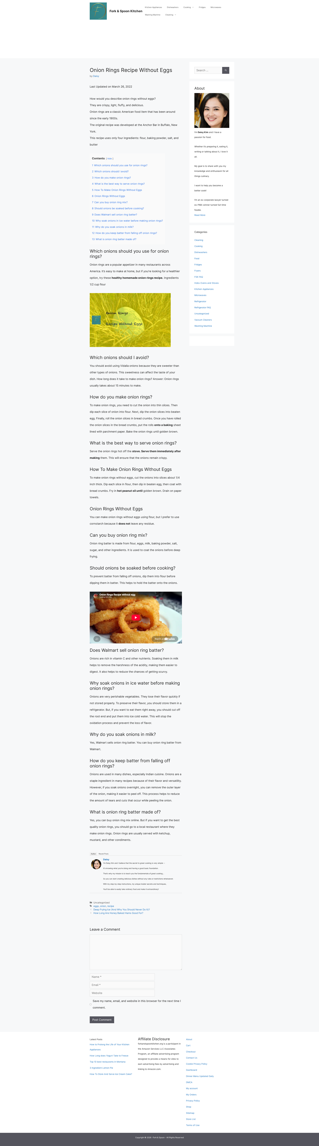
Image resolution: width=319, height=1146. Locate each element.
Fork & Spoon (159, 1137)
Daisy (106, 859)
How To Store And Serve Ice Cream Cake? (111, 1074)
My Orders (191, 1094)
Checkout (191, 1051)
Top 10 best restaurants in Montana (107, 1062)
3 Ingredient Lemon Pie (101, 1068)
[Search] (225, 70)
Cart (188, 1045)
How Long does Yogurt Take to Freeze (109, 1055)
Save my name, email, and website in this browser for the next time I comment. (137, 1004)
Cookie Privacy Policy (196, 1064)
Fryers (197, 270)
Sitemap (190, 1113)
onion (103, 906)
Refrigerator (200, 301)
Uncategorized (201, 313)
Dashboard (191, 1070)
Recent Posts (104, 854)
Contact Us (191, 1058)
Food (196, 258)
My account (192, 1088)
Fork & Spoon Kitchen (126, 11)
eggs (96, 906)
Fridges (202, 7)
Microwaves (216, 7)
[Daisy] (96, 868)
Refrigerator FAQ (202, 307)
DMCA (189, 1082)
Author (93, 854)
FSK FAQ (198, 277)
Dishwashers (172, 7)
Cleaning (169, 15)
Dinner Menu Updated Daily (200, 1076)
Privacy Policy (193, 1100)
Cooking (187, 7)
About (189, 1039)
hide (109, 158)
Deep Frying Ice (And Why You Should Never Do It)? (121, 909)
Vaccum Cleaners (203, 320)
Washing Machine (152, 15)
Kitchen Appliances (153, 7)
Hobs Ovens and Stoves (206, 283)
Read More (199, 215)
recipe (110, 906)
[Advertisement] (159, 40)
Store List (191, 1119)
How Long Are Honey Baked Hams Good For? (118, 913)
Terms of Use (192, 1125)
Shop (188, 1107)
